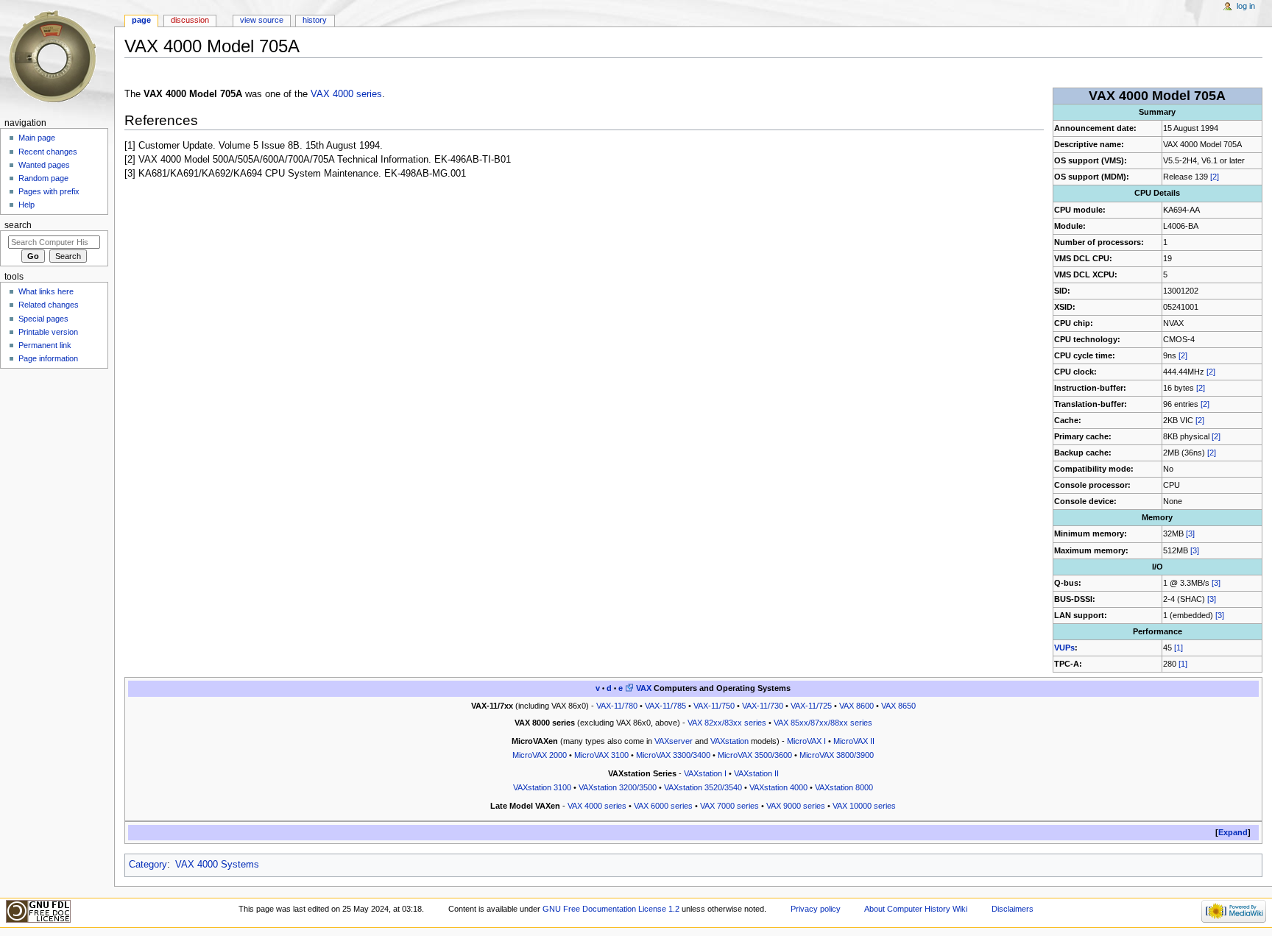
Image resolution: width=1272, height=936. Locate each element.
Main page (36, 137)
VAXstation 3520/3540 (703, 787)
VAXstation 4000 (778, 787)
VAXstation (729, 741)
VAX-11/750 (714, 705)
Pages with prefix (49, 191)
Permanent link (44, 345)
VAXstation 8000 (844, 787)
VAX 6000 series (663, 805)
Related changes (48, 304)
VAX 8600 (856, 705)
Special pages (43, 318)
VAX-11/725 (811, 705)
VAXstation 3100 (542, 787)
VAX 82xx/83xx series (727, 722)
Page (141, 19)
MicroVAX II (854, 741)
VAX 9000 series (795, 805)
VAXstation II (756, 773)
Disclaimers (1013, 908)
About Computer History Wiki (915, 908)
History (315, 19)
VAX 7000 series (729, 805)
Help (26, 204)
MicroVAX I (806, 741)
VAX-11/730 (762, 705)
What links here (46, 291)
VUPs (1064, 647)
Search (18, 225)
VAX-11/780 (616, 705)
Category (148, 864)
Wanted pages (44, 164)
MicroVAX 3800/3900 (836, 755)
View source (261, 19)
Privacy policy (816, 908)
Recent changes (47, 151)
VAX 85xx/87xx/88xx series (823, 722)
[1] (1178, 647)
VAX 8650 (898, 705)
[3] (1190, 533)
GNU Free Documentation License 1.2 (611, 908)
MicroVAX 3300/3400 (673, 755)
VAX (643, 688)
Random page (43, 178)
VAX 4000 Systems (217, 864)
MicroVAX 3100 (601, 755)
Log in (1246, 5)
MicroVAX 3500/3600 (755, 755)
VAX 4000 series (346, 94)
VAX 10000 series (864, 805)
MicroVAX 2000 (539, 755)
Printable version (48, 331)
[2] (1214, 176)
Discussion (190, 19)
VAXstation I (705, 773)
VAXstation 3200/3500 (618, 787)
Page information (48, 358)
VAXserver (673, 741)
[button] (1233, 833)
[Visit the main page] (57, 57)
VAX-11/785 (665, 705)
